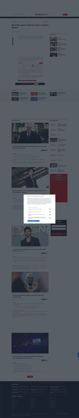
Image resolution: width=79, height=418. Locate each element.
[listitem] (39, 207)
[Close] (54, 196)
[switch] (50, 209)
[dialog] (39, 209)
